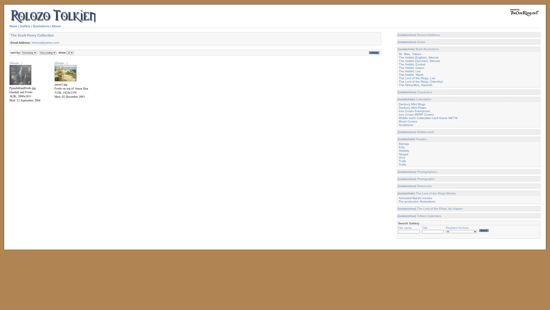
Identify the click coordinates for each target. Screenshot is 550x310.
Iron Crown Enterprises (414, 111)
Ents (402, 147)
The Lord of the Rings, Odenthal (421, 81)
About (56, 26)
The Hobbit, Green (411, 68)
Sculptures (406, 125)
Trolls (402, 161)
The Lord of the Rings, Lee (417, 78)
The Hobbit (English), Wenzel (418, 57)
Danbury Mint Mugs (412, 104)
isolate (403, 35)
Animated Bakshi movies (415, 198)
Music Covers (408, 121)
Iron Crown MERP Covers (416, 114)
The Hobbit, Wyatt (411, 74)
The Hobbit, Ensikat (412, 64)
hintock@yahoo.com (45, 42)
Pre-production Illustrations (417, 201)
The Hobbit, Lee (410, 71)
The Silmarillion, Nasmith (415, 85)
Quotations (41, 26)
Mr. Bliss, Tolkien (410, 54)
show (411, 35)
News (13, 26)
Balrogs (404, 144)
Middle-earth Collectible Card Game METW (428, 118)
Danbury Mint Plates (412, 107)
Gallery (25, 26)
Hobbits (404, 150)
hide (411, 49)
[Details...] (16, 63)
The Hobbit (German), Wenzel (419, 61)
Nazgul (403, 154)
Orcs (402, 157)
